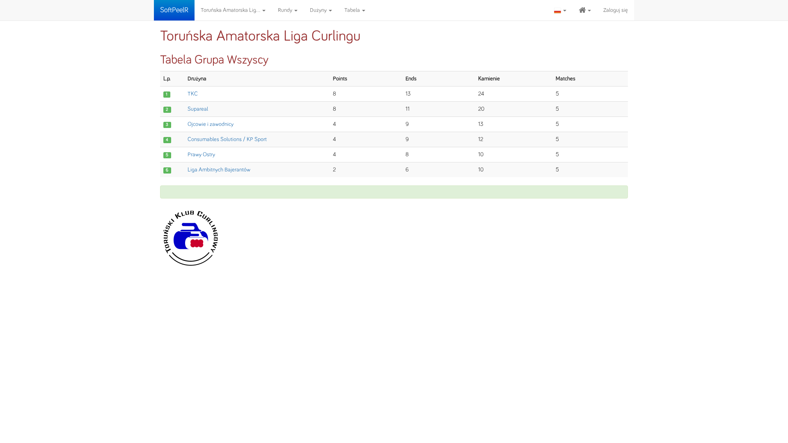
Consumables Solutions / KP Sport (227, 139)
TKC (193, 94)
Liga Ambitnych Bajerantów (219, 170)
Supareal (198, 109)
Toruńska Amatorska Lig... (231, 10)
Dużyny (319, 10)
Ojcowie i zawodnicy (211, 124)
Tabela (352, 10)
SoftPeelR (174, 10)
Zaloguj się (615, 10)
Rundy (285, 10)
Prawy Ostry (201, 155)
